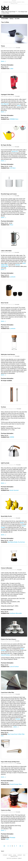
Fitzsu (11, 224)
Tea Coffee (17, 18)
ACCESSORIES (4, 18)
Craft (7, 839)
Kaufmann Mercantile (16, 613)
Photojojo (12, 837)
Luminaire (12, 276)
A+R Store (13, 168)
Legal (14, 2)
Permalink (18, 47)
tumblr (19, 858)
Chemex (18, 719)
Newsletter (14, 3)
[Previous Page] (6, 846)
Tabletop (11, 18)
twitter (9, 858)
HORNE (12, 437)
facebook (14, 858)
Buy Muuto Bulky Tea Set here (16, 542)
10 (4, 846)
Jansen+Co (14, 151)
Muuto (22, 522)
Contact (19, 2)
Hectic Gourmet (14, 490)
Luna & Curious (5, 655)
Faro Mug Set (5, 104)
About (10, 2)
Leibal (11, 68)
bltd (5, 7)
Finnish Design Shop (16, 784)
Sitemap (5, 2)
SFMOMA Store (14, 119)
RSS (23, 2)
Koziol (19, 105)
